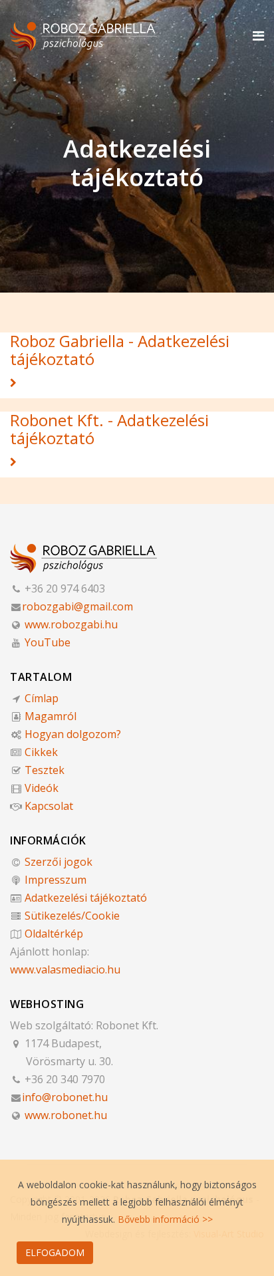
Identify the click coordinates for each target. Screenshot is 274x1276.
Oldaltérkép (52, 933)
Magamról (49, 716)
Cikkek (40, 752)
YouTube (46, 642)
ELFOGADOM (54, 1252)
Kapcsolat (47, 806)
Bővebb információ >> (165, 1219)
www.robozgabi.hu (70, 624)
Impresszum (54, 879)
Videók (40, 788)
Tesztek (43, 770)
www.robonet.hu (64, 1115)
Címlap (40, 698)
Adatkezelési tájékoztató (84, 897)
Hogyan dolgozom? (71, 734)
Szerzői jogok (57, 861)
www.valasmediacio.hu (65, 969)
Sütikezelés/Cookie (71, 915)
